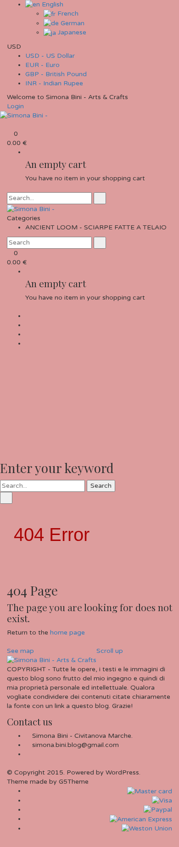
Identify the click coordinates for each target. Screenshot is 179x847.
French (67, 13)
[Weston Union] (147, 828)
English (51, 4)
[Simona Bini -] (24, 115)
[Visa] (162, 800)
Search (101, 486)
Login (15, 106)
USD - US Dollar (50, 56)
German (71, 23)
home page (67, 632)
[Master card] (149, 791)
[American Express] (141, 819)
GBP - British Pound (56, 74)
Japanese (71, 32)
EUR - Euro (42, 65)
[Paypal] (158, 810)
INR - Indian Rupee (54, 83)
